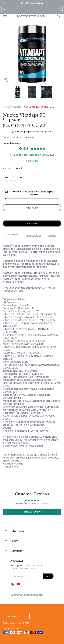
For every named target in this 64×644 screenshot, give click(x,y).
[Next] (59, 54)
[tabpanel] (32, 357)
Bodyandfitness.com (31, 16)
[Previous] (5, 54)
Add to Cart (32, 207)
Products (16, 106)
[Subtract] (6, 177)
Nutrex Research (11, 143)
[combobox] (30, 9)
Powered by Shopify (12, 628)
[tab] (13, 235)
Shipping (7, 137)
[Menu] (5, 16)
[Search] (60, 9)
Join (48, 576)
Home (6, 106)
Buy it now (32, 223)
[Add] (20, 177)
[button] (58, 16)
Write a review (32, 511)
